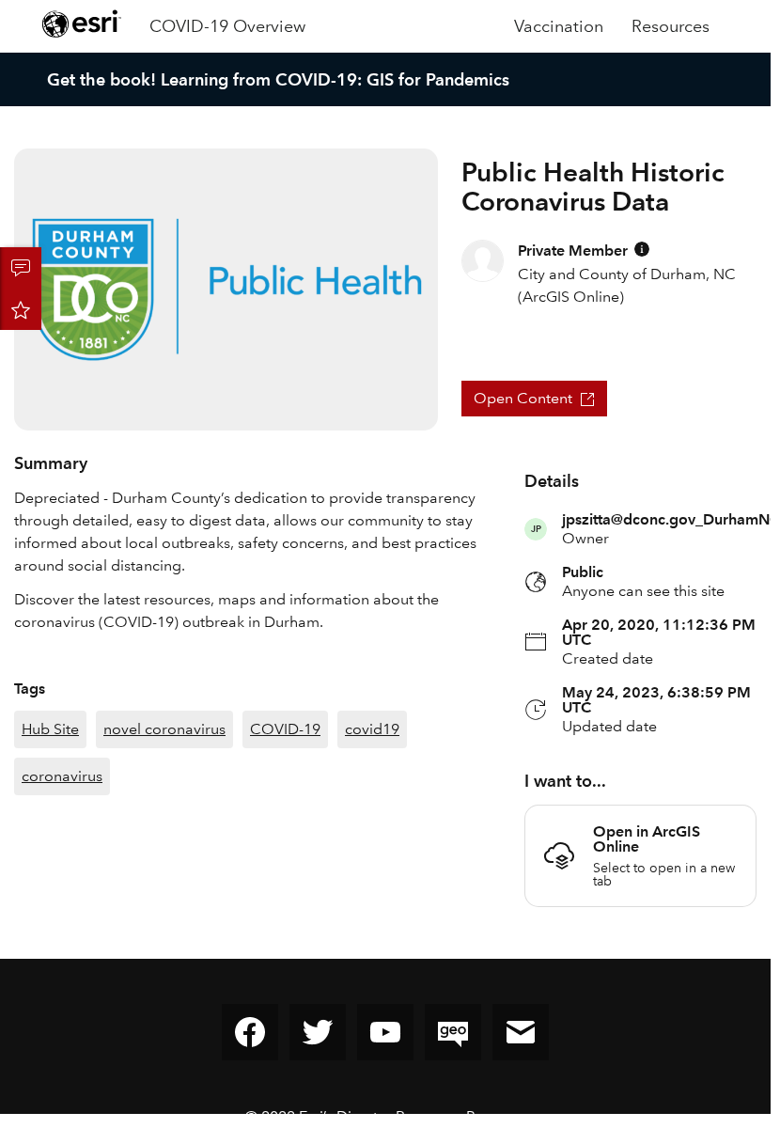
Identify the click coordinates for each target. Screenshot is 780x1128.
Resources (671, 26)
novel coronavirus (164, 729)
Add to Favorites (20, 309)
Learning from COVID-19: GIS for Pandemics (335, 79)
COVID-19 (285, 729)
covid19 (372, 729)
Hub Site (50, 729)
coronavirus (62, 776)
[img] (641, 249)
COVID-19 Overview (227, 26)
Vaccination (558, 26)
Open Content (523, 398)
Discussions (20, 268)
